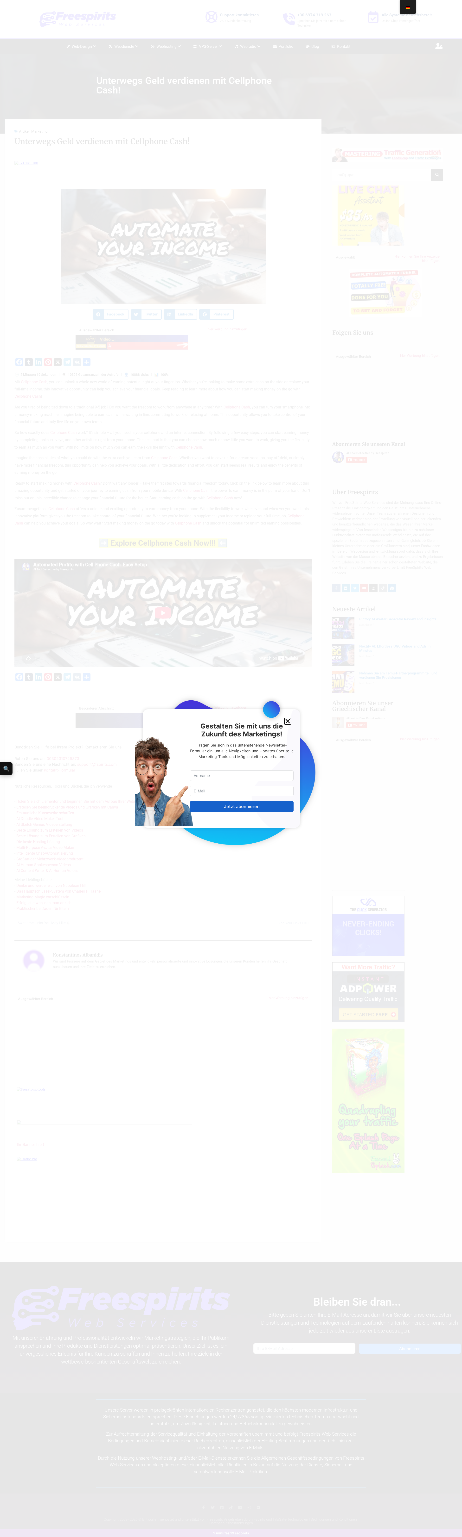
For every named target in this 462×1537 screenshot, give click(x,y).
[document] (231, 768)
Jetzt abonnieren (242, 806)
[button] (288, 721)
